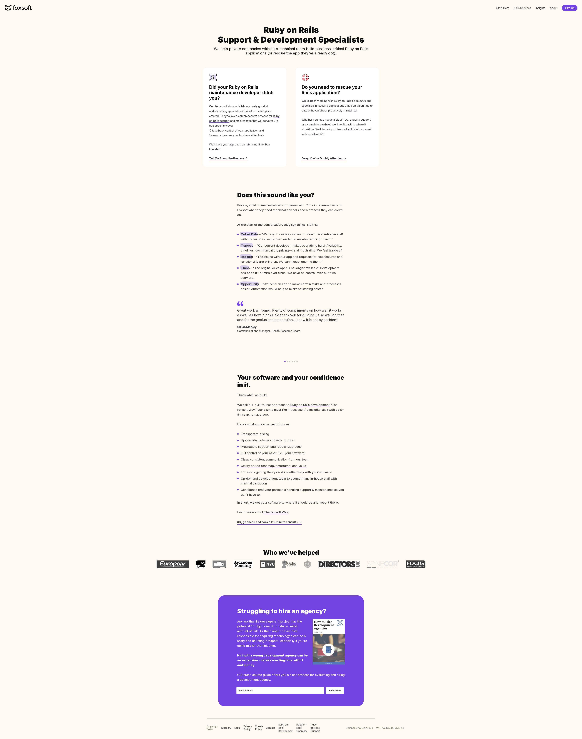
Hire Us (569, 8)
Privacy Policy (247, 728)
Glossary (226, 727)
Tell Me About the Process (226, 158)
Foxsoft (18, 8)
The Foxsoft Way (276, 512)
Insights (540, 8)
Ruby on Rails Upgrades (302, 727)
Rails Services (522, 8)
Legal (237, 727)
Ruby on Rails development (310, 405)
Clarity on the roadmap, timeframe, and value (273, 466)
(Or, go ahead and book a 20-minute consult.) (267, 522)
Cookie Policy (259, 728)
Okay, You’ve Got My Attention (322, 158)
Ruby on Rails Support (315, 727)
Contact (270, 727)
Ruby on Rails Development (285, 727)
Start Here (502, 8)
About (553, 8)
